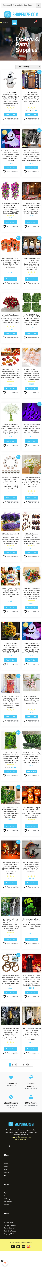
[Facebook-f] (5, 1145)
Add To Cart (10, 115)
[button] (14, 22)
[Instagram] (9, 1145)
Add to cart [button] (31, 771)
